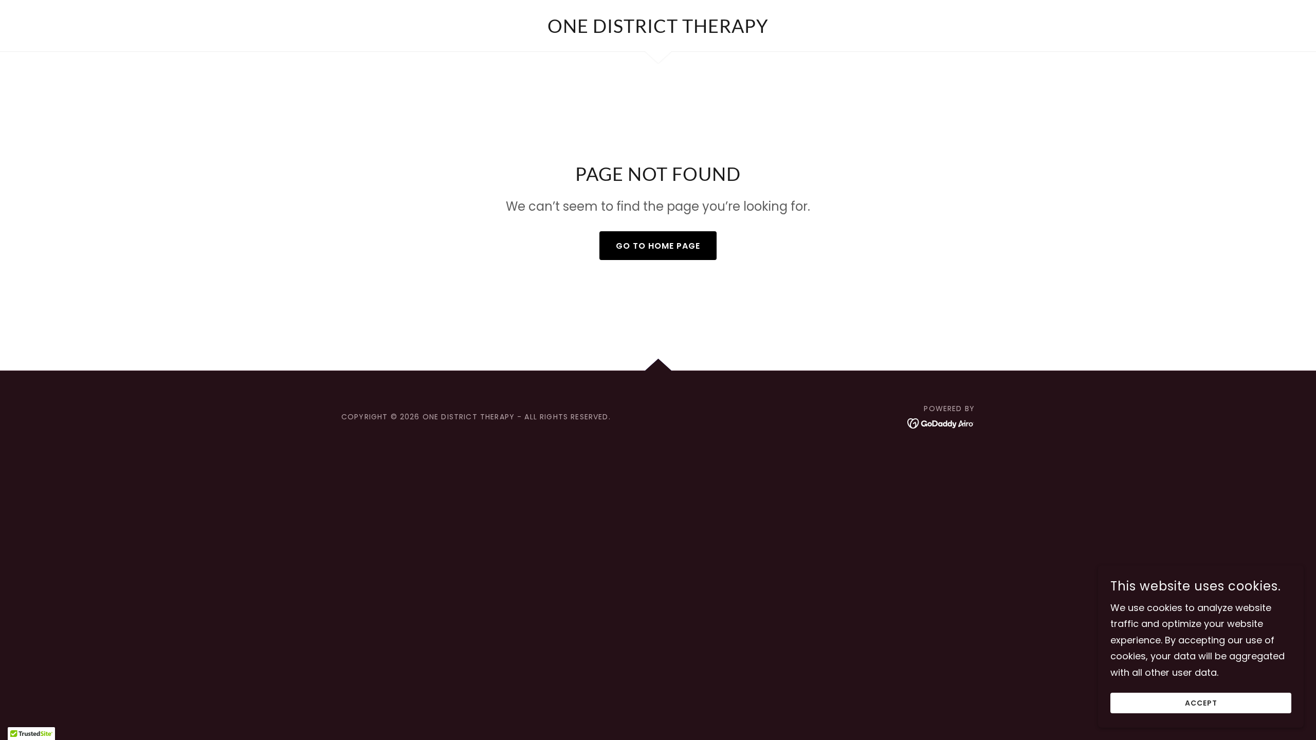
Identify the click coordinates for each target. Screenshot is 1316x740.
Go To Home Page (658, 246)
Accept (1201, 703)
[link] (658, 29)
